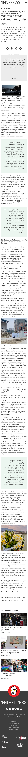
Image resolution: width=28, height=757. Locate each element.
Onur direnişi (6, 675)
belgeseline (17, 105)
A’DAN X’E (14, 722)
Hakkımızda (10, 717)
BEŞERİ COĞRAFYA (14, 724)
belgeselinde (21, 179)
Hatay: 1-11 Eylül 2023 (18, 600)
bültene (16, 714)
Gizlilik (18, 717)
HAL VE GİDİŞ (14, 726)
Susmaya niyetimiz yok (10, 652)
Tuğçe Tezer (3, 23)
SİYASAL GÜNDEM (5, 8)
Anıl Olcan (6, 678)
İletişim (15, 717)
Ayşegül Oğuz (7, 655)
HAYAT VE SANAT (14, 728)
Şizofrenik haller (7, 630)
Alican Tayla (7, 632)
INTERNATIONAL (14, 729)
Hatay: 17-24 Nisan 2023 (18, 597)
